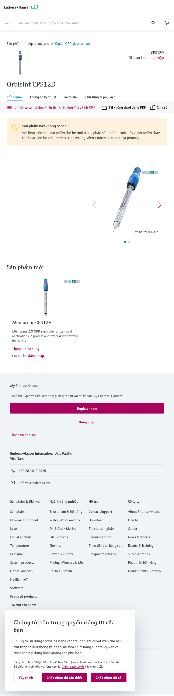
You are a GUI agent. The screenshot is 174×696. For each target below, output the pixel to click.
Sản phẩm (14, 43)
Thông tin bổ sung (25, 349)
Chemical (55, 545)
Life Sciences (58, 537)
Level (14, 528)
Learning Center (100, 537)
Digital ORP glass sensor (72, 43)
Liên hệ (133, 520)
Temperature (19, 545)
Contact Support (100, 511)
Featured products (23, 596)
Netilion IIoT (19, 579)
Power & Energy (61, 554)
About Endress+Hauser (145, 511)
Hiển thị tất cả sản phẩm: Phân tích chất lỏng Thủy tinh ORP (51, 107)
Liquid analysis (38, 43)
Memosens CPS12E (31, 322)
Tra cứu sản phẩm (23, 605)
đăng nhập (155, 57)
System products (22, 562)
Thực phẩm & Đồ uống (65, 511)
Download (96, 520)
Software (16, 588)
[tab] (16, 97)
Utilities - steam (60, 571)
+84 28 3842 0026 (32, 470)
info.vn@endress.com (34, 483)
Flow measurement (24, 520)
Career (132, 528)
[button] (87, 408)
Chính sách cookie (73, 666)
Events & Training (140, 545)
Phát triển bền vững (142, 562)
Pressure (16, 554)
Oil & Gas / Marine (62, 528)
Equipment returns (102, 554)
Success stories (139, 554)
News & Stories (139, 537)
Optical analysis (21, 571)
